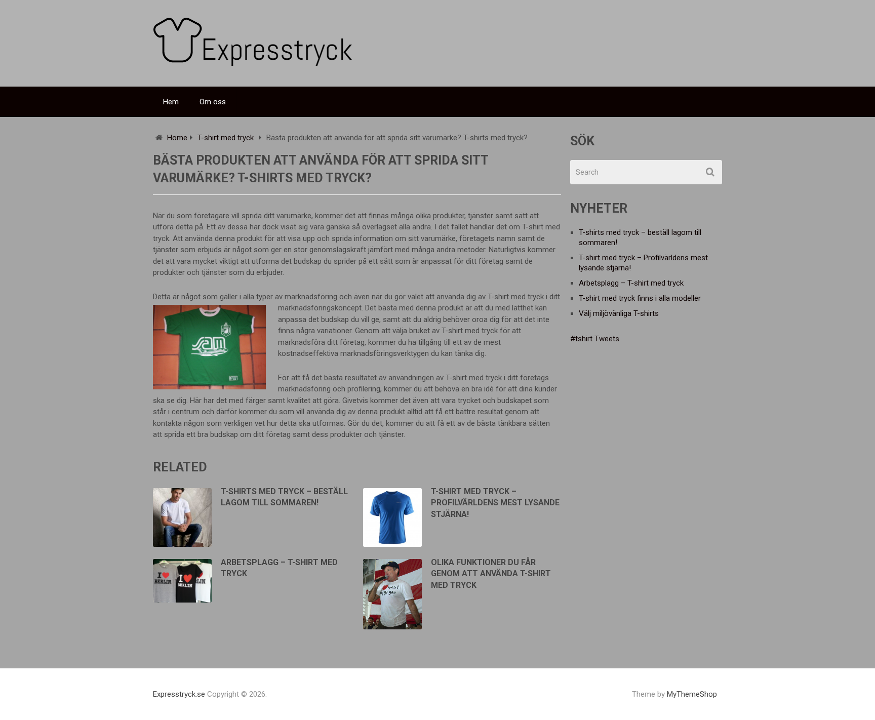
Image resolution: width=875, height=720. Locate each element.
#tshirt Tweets (594, 338)
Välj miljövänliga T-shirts (619, 313)
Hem (171, 101)
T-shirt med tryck (225, 137)
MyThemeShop (692, 694)
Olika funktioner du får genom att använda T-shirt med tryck (491, 573)
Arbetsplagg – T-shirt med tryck (631, 283)
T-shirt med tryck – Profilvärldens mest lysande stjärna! (495, 503)
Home (177, 137)
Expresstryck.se (179, 694)
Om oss (213, 101)
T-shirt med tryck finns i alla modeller (640, 298)
